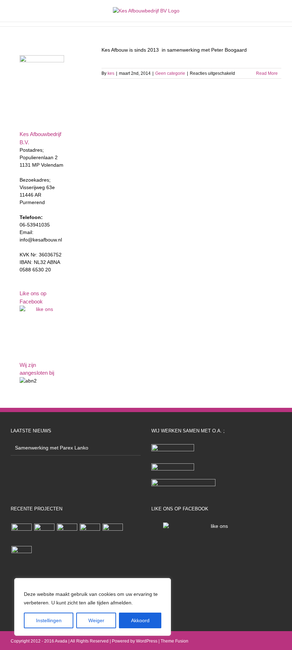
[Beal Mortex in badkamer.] (112, 533)
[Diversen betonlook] (89, 533)
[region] (92, 607)
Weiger (96, 620)
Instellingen (49, 620)
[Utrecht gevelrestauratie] (44, 533)
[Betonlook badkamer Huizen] (21, 556)
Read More (267, 73)
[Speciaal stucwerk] (67, 533)
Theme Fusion (174, 641)
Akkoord (140, 620)
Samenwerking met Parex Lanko (51, 448)
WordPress (146, 641)
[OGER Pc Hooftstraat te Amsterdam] (21, 533)
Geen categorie (170, 73)
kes (111, 73)
